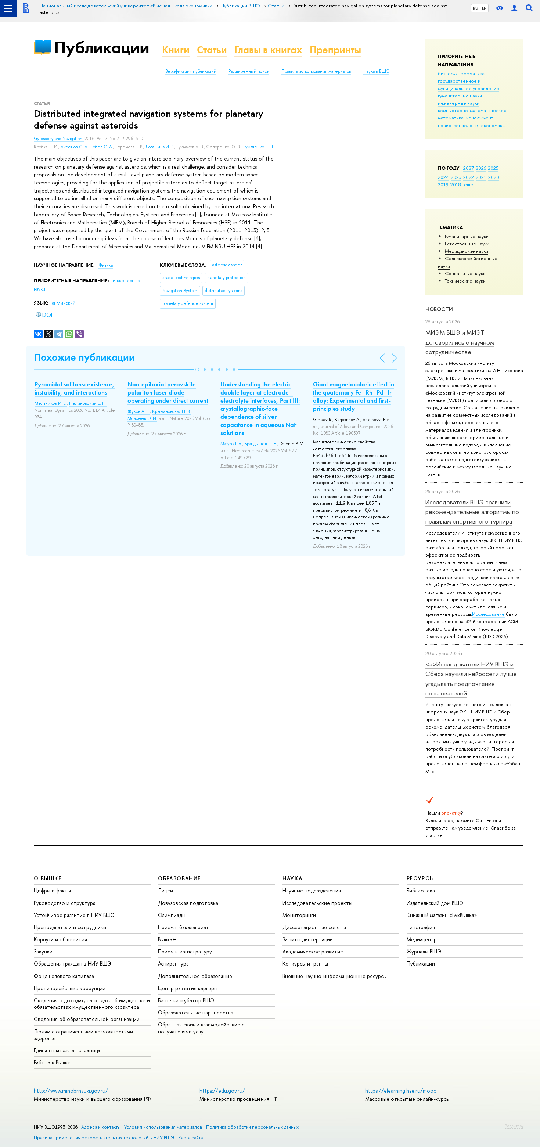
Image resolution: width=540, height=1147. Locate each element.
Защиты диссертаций (307, 939)
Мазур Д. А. (231, 444)
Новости (439, 309)
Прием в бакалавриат (183, 927)
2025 (493, 168)
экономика (493, 125)
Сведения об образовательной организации (87, 1018)
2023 (456, 177)
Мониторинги (299, 915)
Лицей (165, 890)
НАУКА (292, 878)
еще (468, 184)
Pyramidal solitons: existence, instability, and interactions (75, 388)
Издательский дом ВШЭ (435, 902)
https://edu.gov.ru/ (222, 1090)
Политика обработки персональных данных (252, 1127)
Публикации (101, 47)
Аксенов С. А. (75, 147)
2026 (481, 168)
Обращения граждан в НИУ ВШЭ (72, 963)
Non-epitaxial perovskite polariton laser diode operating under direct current (167, 392)
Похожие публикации (84, 357)
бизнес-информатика (461, 73)
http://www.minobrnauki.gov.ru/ (71, 1090)
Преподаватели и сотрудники (70, 927)
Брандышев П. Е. (261, 444)
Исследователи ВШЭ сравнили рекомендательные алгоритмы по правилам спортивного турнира (472, 512)
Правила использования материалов (316, 71)
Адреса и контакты (100, 1127)
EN (484, 8)
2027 (468, 168)
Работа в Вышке (52, 1062)
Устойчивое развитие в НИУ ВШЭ (74, 915)
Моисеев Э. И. (142, 418)
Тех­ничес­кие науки (465, 280)
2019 (443, 184)
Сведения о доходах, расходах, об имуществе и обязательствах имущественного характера (92, 1003)
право (444, 125)
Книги (176, 49)
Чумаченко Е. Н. (258, 147)
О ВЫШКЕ (48, 878)
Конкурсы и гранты (305, 963)
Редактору (514, 1125)
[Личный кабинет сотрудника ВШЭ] (514, 8)
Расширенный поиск (248, 71)
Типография (421, 927)
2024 (443, 177)
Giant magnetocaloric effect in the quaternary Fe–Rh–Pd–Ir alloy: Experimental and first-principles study (353, 396)
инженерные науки (458, 103)
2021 (481, 177)
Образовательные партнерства (195, 1012)
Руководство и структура (65, 902)
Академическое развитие (312, 951)
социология (466, 125)
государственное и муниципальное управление (468, 84)
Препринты (335, 49)
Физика (105, 265)
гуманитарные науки (460, 95)
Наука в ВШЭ (376, 71)
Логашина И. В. (159, 147)
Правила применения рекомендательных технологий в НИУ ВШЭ (104, 1138)
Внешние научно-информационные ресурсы (334, 975)
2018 (455, 184)
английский (63, 303)
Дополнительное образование (195, 975)
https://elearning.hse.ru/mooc (400, 1090)
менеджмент (479, 117)
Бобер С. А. (102, 147)
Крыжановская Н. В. (171, 411)
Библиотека (421, 890)
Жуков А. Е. (138, 411)
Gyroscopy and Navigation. (59, 138)
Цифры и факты (52, 890)
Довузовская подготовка (188, 902)
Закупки (43, 951)
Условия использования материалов (163, 1127)
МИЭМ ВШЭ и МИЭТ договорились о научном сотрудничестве (459, 342)
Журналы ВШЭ (424, 951)
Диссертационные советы (314, 927)
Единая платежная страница (67, 1050)
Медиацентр (422, 939)
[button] (197, 369)
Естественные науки (467, 243)
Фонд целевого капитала (64, 975)
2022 (468, 177)
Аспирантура (173, 963)
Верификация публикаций (190, 71)
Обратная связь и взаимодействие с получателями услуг (201, 1028)
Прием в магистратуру (185, 951)
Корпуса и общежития (60, 939)
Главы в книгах (268, 49)
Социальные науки (465, 273)
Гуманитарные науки (467, 236)
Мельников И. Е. (51, 403)
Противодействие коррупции (69, 988)
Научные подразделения (311, 890)
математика (451, 117)
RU (475, 8)
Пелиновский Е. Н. (88, 403)
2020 (493, 177)
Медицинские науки (466, 251)
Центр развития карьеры (187, 988)
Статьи (212, 49)
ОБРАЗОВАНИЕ (179, 878)
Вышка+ (167, 939)
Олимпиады (172, 915)
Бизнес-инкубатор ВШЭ (186, 1000)
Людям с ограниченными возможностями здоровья (83, 1035)
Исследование (488, 614)
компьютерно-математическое (472, 110)
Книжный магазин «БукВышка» (442, 915)
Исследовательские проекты (317, 902)
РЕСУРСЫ (421, 878)
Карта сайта (190, 1138)
